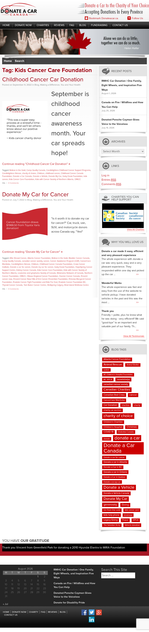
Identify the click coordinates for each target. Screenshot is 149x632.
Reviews (59, 25)
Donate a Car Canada (22, 176)
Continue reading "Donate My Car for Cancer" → (32, 251)
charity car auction (112, 410)
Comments (111, 184)
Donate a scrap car (112, 482)
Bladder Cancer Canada (79, 258)
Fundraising (99, 25)
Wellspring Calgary (55, 285)
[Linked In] (91, 621)
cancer (46, 261)
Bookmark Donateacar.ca (103, 18)
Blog (82, 25)
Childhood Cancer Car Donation (42, 80)
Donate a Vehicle (40, 176)
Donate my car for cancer (42, 267)
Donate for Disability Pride (69, 602)
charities (125, 405)
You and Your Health (70, 85)
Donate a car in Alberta (115, 462)
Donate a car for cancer (20, 267)
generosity (110, 504)
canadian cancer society (32, 261)
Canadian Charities (117, 389)
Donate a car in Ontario (115, 472)
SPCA (135, 520)
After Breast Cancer (17, 258)
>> (137, 274)
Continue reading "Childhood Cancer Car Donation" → (36, 164)
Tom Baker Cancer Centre (35, 285)
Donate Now (23, 25)
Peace (125, 520)
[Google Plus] (99, 614)
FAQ (71, 25)
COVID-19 (108, 432)
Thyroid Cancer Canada (12, 285)
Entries (109, 179)
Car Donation (110, 405)
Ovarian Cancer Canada (69, 276)
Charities (43, 25)
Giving (125, 505)
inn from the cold (112, 510)
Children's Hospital (113, 427)
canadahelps (123, 379)
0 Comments (13, 183)
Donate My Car (55, 176)
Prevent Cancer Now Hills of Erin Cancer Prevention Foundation (40, 279)
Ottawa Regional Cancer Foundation (42, 276)
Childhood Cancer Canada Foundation (56, 264)
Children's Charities (113, 422)
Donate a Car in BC (113, 467)
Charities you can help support (125, 198)
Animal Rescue (113, 364)
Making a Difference (50, 85)
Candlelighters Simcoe (11, 173)
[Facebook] (84, 614)
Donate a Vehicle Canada (116, 493)
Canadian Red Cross (114, 395)
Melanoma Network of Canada (70, 273)
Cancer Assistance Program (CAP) (64, 261)
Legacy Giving (111, 520)
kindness (128, 515)
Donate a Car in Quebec (114, 477)
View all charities (135, 230)
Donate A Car (19, 9)
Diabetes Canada (126, 432)
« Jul (5, 604)
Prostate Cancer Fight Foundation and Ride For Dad (35, 282)
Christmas (132, 427)
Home (6, 25)
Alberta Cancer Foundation (39, 258)
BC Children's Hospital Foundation (118, 375)
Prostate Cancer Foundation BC (72, 282)
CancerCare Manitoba (114, 400)
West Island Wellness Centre (76, 285)
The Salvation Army (112, 525)
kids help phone (111, 515)
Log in (105, 175)
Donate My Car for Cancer (35, 195)
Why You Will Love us (127, 242)
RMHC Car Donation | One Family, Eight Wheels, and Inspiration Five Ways (122, 85)
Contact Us (120, 25)
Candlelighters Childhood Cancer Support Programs (68, 170)
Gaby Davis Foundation (72, 176)
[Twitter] (91, 614)
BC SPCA (108, 380)
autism (106, 370)
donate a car (127, 438)
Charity (33, 612)
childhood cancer (52, 173)
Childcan (40, 173)
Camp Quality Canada (36, 170)
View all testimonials (133, 336)
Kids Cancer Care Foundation (21, 179)
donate (107, 439)
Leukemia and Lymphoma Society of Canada (37, 273)
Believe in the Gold (17, 170)
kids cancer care (132, 510)
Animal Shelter (133, 365)
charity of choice (29, 173)
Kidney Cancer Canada (26, 270)
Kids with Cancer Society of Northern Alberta (54, 179)
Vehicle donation (132, 525)
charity (137, 405)
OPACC (77, 179)
